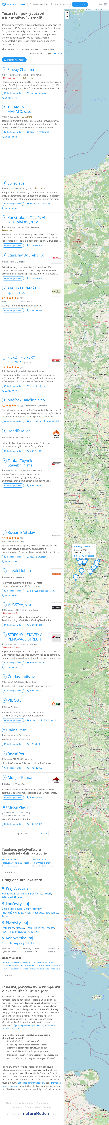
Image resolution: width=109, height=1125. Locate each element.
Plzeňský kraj (17, 922)
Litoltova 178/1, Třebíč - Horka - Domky (21, 682)
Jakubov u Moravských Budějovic (18, 965)
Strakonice (52, 912)
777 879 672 (11, 667)
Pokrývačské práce (42, 862)
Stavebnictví (12, 49)
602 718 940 (36, 451)
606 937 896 (11, 561)
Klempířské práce (41, 859)
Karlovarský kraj (19, 938)
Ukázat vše (7, 872)
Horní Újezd (38, 962)
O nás (54, 1103)
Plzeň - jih (31, 928)
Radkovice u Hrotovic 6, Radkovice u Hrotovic (24, 371)
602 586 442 (53, 421)
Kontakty (17, 1107)
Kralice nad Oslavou (39, 968)
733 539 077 (11, 390)
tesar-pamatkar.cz (39, 556)
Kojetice (24, 968)
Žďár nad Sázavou (12, 897)
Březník (5, 962)
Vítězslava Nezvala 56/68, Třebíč (18, 301)
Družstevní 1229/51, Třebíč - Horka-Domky (22, 75)
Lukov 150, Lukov (11, 117)
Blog (54, 1114)
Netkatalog (16, 4)
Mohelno (55, 968)
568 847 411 (36, 310)
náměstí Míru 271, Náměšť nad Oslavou (21, 227)
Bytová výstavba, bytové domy (29, 1025)
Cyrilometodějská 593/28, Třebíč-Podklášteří (23, 470)
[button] (84, 562)
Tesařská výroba (10, 866)
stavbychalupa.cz (38, 93)
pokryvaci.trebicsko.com (42, 590)
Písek (27, 912)
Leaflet (88, 9)
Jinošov (14, 968)
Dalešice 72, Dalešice (37, 405)
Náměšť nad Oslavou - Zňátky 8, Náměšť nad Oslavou (17, 814)
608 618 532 (36, 485)
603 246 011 (36, 625)
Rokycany (23, 931)
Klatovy (20, 928)
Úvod (9, 1103)
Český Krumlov (32, 908)
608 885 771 (11, 97)
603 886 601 (11, 595)
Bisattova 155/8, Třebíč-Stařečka (18, 437)
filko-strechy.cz (37, 386)
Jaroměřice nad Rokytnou (48, 965)
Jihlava (25, 893)
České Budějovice (12, 908)
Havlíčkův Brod (11, 893)
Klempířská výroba (11, 859)
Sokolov (30, 943)
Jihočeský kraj (17, 903)
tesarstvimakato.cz (39, 131)
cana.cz (34, 720)
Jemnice (6, 968)
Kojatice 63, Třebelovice (14, 541)
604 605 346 (36, 797)
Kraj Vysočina (17, 888)
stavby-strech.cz (38, 662)
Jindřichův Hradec (12, 912)
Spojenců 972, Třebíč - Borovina (18, 759)
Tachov (35, 931)
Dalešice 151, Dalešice (14, 577)
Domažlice (8, 928)
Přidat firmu (42, 1103)
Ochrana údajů (32, 1107)
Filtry (59, 53)
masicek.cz (35, 421)
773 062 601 (36, 245)
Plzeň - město (46, 928)
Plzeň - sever (9, 931)
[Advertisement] (32, 159)
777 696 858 (36, 744)
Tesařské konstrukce (43, 866)
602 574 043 (11, 136)
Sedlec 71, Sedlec (12, 707)
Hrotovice (50, 962)
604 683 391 (11, 208)
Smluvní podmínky (24, 1103)
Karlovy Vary (16, 943)
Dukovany (25, 962)
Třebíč (47, 893)
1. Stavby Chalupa (82, 546)
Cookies (47, 1107)
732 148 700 (36, 767)
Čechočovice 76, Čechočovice (17, 735)
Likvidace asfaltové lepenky (31, 1082)
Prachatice (38, 912)
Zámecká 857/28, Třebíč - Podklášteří (20, 644)
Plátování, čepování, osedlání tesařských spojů (25, 862)
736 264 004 (36, 824)
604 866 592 (36, 690)
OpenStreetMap (99, 9)
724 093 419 (50, 720)
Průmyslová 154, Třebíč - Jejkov (18, 188)
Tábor (5, 916)
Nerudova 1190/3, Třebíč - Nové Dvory (21, 610)
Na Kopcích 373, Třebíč (14, 261)
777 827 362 (36, 278)
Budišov (15, 962)
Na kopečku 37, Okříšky (14, 784)
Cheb (5, 943)
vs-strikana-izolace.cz (40, 203)
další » (44, 833)
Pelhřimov (36, 893)
